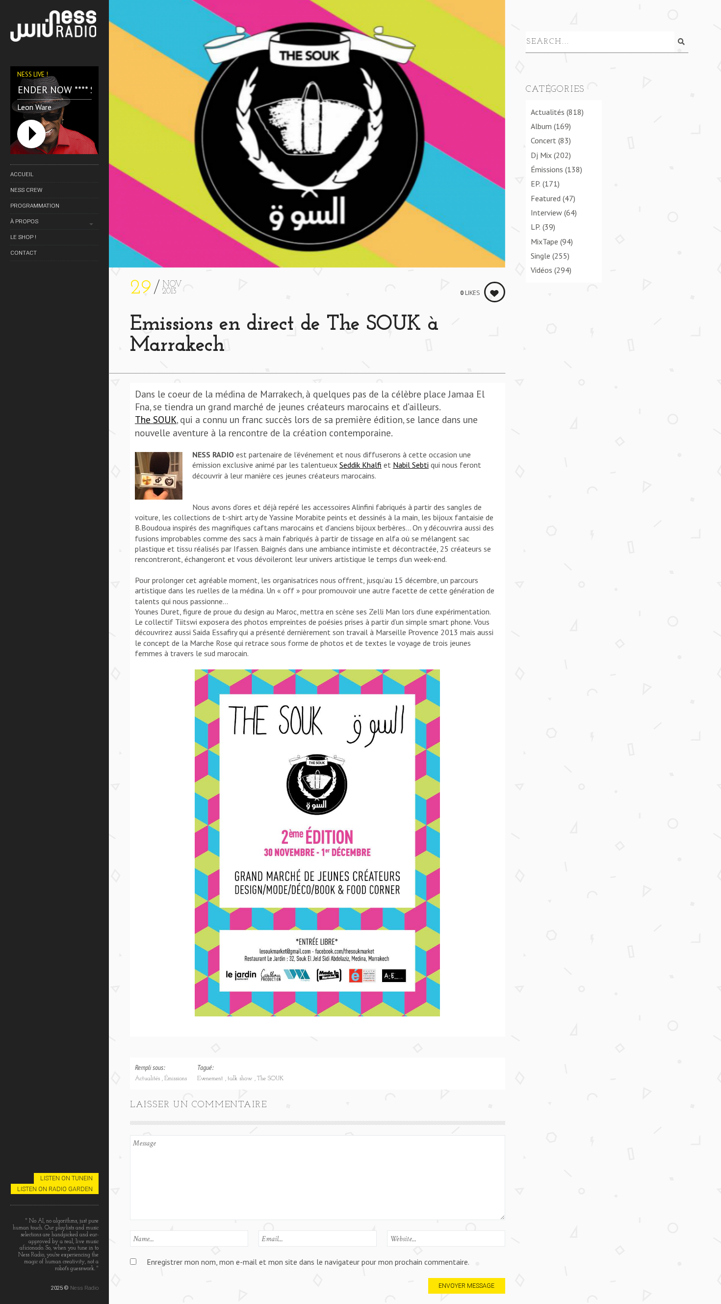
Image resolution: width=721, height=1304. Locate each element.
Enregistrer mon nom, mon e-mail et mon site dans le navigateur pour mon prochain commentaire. (308, 1262)
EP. (536, 183)
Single (540, 256)
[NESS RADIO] (54, 27)
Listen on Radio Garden (55, 1189)
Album (541, 126)
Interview (546, 212)
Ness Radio (84, 1287)
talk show (241, 1079)
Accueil (21, 174)
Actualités (148, 1079)
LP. (536, 227)
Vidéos (541, 270)
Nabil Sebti (411, 465)
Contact (23, 252)
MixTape (544, 241)
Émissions (175, 1079)
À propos (24, 221)
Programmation (34, 205)
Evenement (211, 1079)
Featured (546, 198)
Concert (543, 140)
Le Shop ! (23, 237)
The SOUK (156, 419)
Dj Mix (541, 155)
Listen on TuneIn (66, 1178)
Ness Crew (26, 189)
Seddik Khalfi (360, 465)
